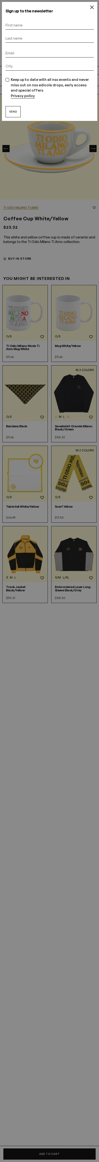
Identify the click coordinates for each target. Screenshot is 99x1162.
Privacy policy (23, 95)
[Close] (91, 7)
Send (13, 111)
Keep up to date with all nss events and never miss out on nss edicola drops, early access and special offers (50, 87)
